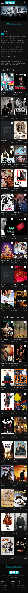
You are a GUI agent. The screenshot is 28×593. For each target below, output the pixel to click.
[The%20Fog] (20, 106)
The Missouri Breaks (6, 507)
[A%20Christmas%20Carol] (20, 82)
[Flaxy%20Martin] (20, 178)
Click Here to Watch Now (13, 566)
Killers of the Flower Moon (7, 363)
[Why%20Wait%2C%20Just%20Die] (20, 274)
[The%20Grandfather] (7, 298)
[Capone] (7, 546)
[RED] (20, 226)
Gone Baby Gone (18, 484)
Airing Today (12, 589)
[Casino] (20, 353)
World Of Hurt (4, 116)
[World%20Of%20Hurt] (7, 106)
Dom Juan (3, 236)
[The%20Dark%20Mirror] (20, 130)
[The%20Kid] (7, 474)
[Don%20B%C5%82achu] (7, 274)
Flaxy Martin (17, 188)
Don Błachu (4, 284)
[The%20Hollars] (20, 250)
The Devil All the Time (6, 532)
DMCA (19, 583)
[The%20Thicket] (7, 425)
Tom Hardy (13, 63)
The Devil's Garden (6, 164)
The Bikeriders (17, 459)
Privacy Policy (21, 585)
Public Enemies (18, 532)
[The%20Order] (7, 401)
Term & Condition (22, 587)
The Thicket (4, 435)
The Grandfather (5, 308)
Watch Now (10, 23)
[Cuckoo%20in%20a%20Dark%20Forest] (20, 154)
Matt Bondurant (17, 61)
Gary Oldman (19, 63)
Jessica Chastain (15, 64)
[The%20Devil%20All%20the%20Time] (7, 522)
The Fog (16, 116)
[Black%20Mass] (7, 377)
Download (18, 23)
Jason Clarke (8, 64)
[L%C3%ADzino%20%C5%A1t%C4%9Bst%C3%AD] (7, 202)
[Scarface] (20, 401)
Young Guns (17, 435)
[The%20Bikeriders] (20, 449)
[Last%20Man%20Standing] (20, 377)
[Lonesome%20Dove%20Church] (20, 298)
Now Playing (4, 585)
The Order (3, 411)
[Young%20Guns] (20, 425)
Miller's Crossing (18, 339)
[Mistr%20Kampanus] (7, 130)
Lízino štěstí (4, 212)
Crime (6, 56)
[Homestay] (7, 82)
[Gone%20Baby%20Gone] (20, 474)
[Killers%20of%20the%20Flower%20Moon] (7, 353)
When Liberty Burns (19, 212)
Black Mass (4, 387)
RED (15, 236)
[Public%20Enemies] (20, 522)
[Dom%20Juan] (7, 226)
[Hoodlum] (20, 546)
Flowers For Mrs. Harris (6, 260)
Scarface (16, 411)
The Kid (3, 484)
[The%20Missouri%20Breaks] (7, 498)
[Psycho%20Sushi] (7, 178)
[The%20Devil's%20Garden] (7, 154)
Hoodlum (16, 556)
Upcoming (3, 589)
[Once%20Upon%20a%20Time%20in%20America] (7, 449)
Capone (3, 556)
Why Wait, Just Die (19, 284)
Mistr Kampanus (5, 140)
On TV (11, 587)
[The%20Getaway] (20, 498)
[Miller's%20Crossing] (20, 329)
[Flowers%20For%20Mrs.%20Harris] (7, 250)
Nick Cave (8, 60)
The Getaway (17, 507)
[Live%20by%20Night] (7, 329)
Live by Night (4, 339)
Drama (9, 56)
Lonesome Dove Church (20, 308)
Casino (16, 363)
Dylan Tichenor (21, 60)
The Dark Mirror (18, 140)
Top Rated (3, 587)
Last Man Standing (19, 387)
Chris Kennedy (4, 61)
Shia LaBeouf (7, 63)
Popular (3, 583)
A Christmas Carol (18, 92)
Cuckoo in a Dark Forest (20, 164)
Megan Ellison (14, 60)
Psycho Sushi (4, 188)
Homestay (3, 92)
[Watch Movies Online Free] (10, 2)
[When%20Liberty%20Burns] (20, 202)
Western (13, 56)
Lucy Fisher (10, 61)
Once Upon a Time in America (7, 459)
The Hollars (17, 260)
